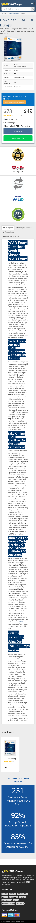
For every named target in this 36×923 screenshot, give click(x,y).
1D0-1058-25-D (22, 894)
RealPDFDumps (21, 622)
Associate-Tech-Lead (8, 903)
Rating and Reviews (25, 228)
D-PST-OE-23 (13, 897)
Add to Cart (19, 131)
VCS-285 (12, 894)
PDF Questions (11, 119)
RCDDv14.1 (20, 903)
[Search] (32, 9)
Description (9, 228)
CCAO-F (4, 897)
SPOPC (16, 900)
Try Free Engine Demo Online (14, 102)
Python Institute (13, 13)
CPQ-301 (22, 897)
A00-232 (4, 894)
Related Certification (12, 236)
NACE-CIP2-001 (6, 900)
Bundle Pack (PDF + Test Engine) (17, 126)
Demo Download (19, 138)
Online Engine (10, 122)
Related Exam (9, 232)
